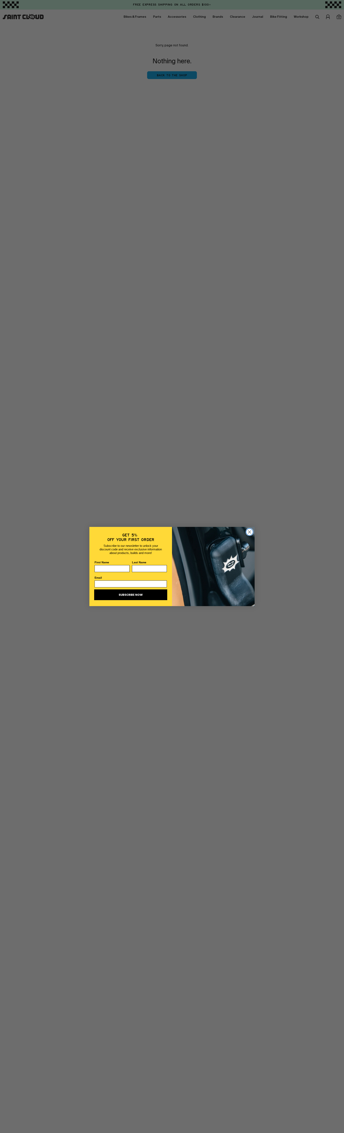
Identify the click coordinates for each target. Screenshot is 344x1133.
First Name (102, 562)
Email (98, 577)
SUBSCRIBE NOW (131, 595)
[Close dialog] (249, 531)
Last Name (139, 562)
